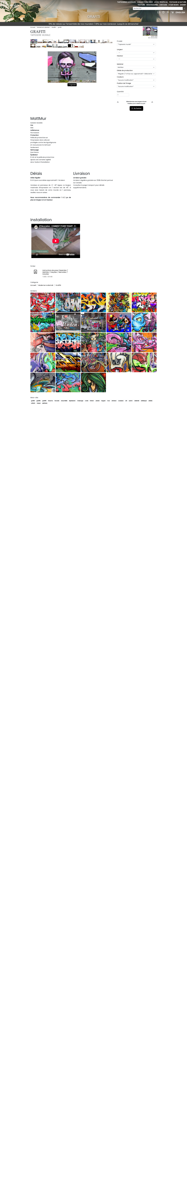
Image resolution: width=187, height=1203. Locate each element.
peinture (44, 403)
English (180, 12)
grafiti (33, 401)
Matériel (120, 64)
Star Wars (174, 5)
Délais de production (125, 70)
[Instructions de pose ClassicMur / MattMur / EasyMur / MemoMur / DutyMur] (35, 273)
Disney (183, 5)
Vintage (163, 5)
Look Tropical (161, 2)
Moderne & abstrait (43, 27)
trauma (50, 401)
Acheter (137, 108)
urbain (98, 401)
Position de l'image (124, 83)
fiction (92, 401)
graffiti (38, 401)
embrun (114, 401)
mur (108, 401)
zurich (130, 401)
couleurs (120, 401)
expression (72, 401)
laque (38, 403)
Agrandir (73, 85)
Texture (141, 5)
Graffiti (54, 27)
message (80, 401)
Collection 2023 (145, 2)
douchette (64, 401)
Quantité (120, 91)
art (126, 401)
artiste (150, 401)
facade (57, 401)
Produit (119, 41)
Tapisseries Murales (126, 2)
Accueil (32, 27)
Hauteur (120, 56)
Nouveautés (152, 5)
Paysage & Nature (177, 2)
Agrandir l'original (154, 36)
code (86, 401)
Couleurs (120, 77)
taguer (103, 401)
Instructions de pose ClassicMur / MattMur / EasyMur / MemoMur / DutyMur (55, 272)
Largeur (120, 49)
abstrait (136, 401)
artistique (144, 401)
